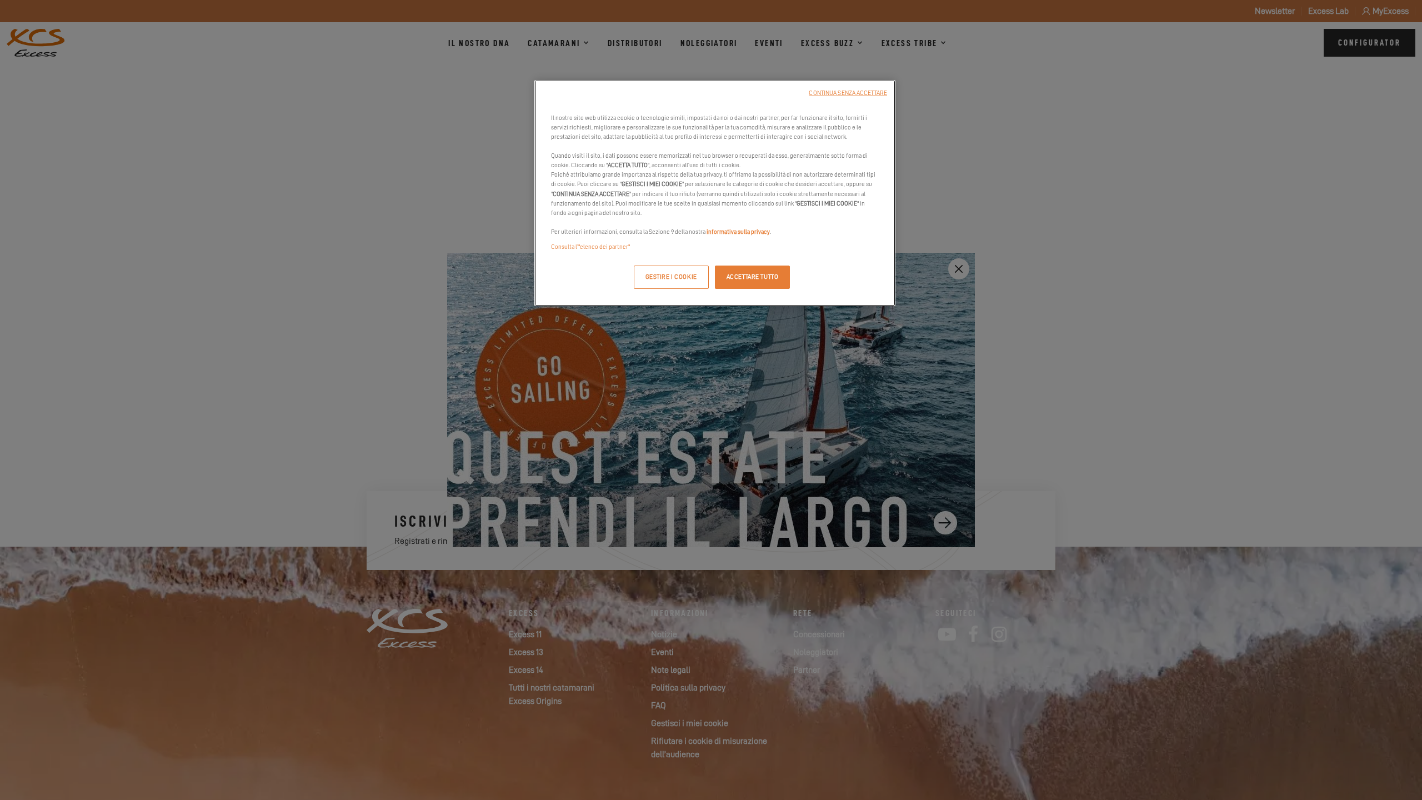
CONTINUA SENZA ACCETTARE (848, 93)
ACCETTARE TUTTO (753, 277)
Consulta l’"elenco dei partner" (590, 247)
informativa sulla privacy (738, 232)
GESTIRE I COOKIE (671, 277)
